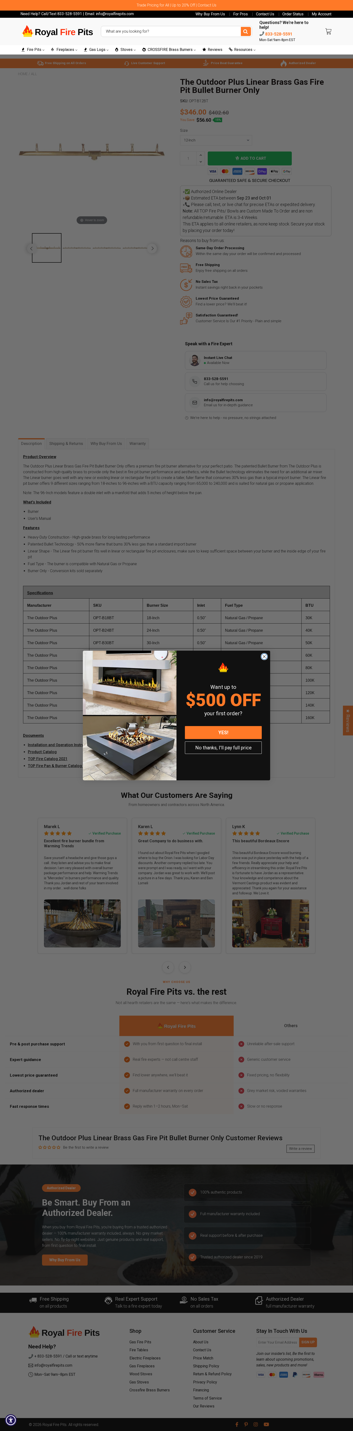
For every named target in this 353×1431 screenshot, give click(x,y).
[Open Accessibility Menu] (11, 1420)
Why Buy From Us (210, 14)
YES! (223, 732)
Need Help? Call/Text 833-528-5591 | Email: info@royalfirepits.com (77, 14)
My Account (321, 14)
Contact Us (265, 14)
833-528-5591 (278, 33)
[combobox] (176, 31)
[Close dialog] (264, 657)
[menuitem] (32, 50)
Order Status (293, 14)
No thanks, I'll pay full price (223, 748)
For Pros (240, 14)
